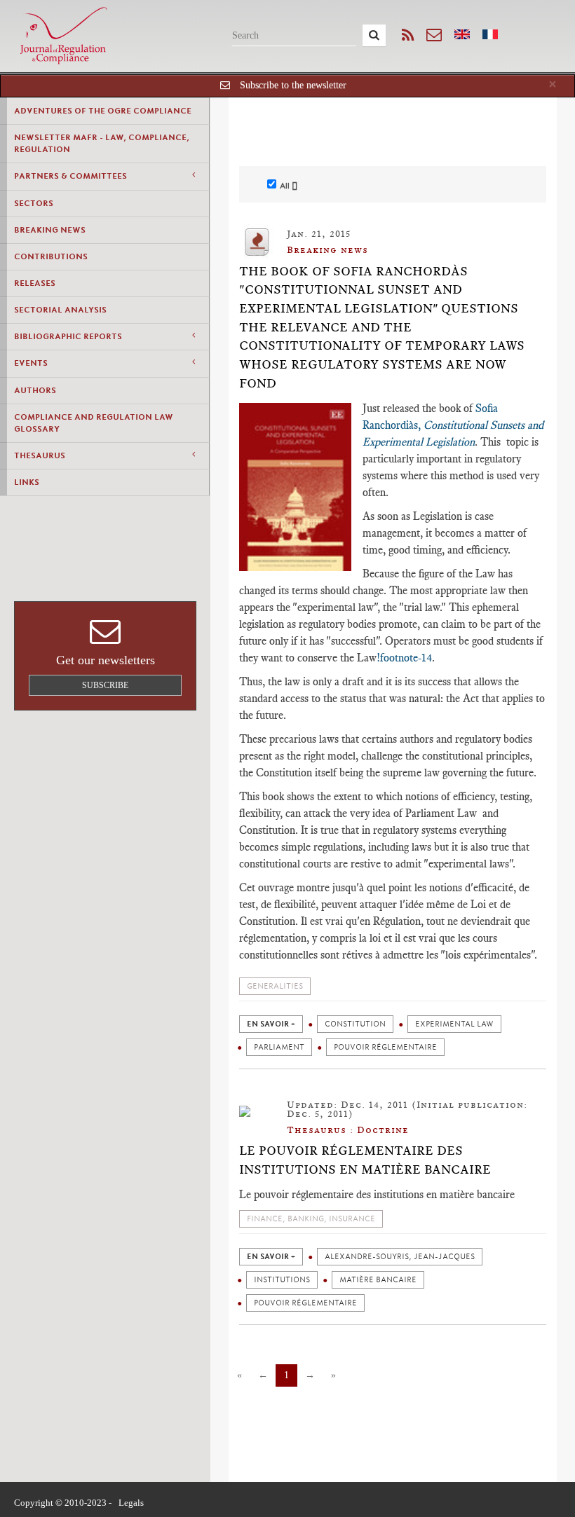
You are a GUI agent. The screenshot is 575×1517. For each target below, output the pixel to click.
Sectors (33, 203)
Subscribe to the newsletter (293, 85)
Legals (131, 1502)
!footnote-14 (404, 657)
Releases (34, 283)
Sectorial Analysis (60, 310)
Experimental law (454, 1024)
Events (31, 363)
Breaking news (50, 230)
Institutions (282, 1279)
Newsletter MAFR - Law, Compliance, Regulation (101, 143)
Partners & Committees (70, 176)
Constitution (355, 1024)
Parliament (279, 1047)
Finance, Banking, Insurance (311, 1218)
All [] (288, 186)
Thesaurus (39, 455)
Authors (35, 390)
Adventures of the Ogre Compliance (102, 111)
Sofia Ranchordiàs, (453, 424)
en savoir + (271, 1024)
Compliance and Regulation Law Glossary (93, 423)
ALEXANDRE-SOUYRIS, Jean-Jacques (400, 1256)
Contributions (51, 256)
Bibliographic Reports (68, 336)
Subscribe (105, 685)
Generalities (275, 986)
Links (26, 482)
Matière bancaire (378, 1279)
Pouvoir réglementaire (385, 1047)
